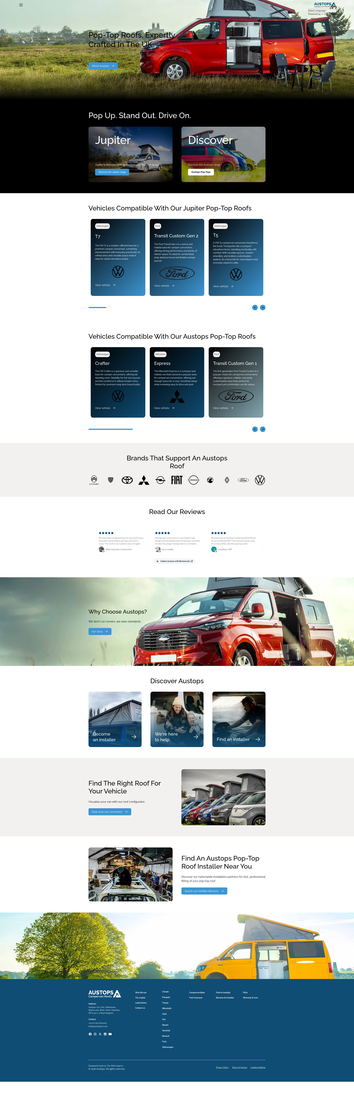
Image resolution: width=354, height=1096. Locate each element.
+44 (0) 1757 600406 (97, 1023)
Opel (164, 1014)
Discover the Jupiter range (112, 172)
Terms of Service (239, 1067)
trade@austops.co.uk (97, 1026)
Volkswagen (167, 1047)
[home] (325, 5)
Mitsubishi (166, 1008)
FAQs (245, 992)
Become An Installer (225, 998)
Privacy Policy (222, 1067)
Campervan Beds (197, 992)
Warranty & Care (250, 998)
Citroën (165, 992)
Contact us (140, 1008)
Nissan (165, 1025)
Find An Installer (223, 992)
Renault (165, 1036)
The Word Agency (115, 1066)
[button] (21, 5)
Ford (164, 1041)
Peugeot (166, 997)
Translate (331, 14)
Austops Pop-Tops (201, 172)
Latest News (141, 1003)
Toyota (165, 1003)
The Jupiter (140, 998)
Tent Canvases (195, 998)
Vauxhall (166, 1030)
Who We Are (140, 992)
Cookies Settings (258, 1067)
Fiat (164, 1019)
